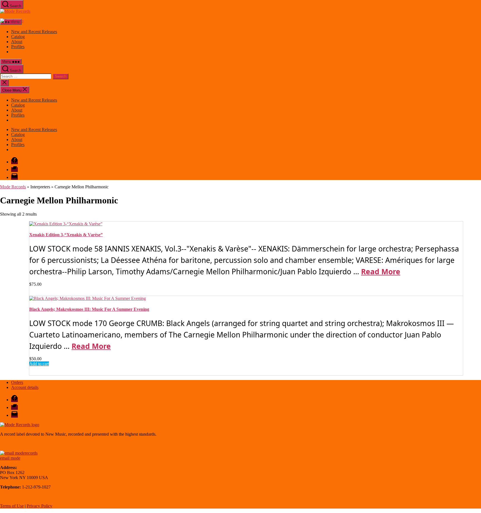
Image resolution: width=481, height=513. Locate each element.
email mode (10, 458)
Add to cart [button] (39, 363)
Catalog (18, 36)
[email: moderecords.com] (19, 453)
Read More (380, 272)
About (16, 41)
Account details (24, 387)
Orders (17, 382)
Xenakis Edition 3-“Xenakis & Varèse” (66, 234)
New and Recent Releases (34, 31)
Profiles (17, 46)
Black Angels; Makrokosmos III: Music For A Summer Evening (89, 309)
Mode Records (13, 186)
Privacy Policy (39, 506)
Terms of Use (12, 506)
